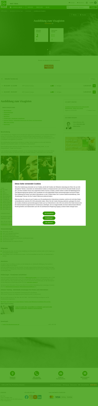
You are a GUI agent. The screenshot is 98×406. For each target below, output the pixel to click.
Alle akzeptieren (49, 213)
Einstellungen (49, 218)
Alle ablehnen (49, 222)
